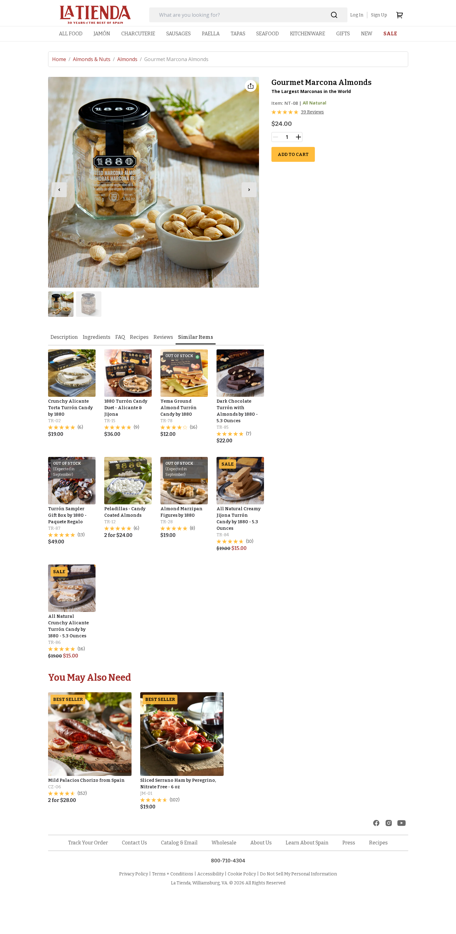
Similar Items (195, 337)
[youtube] (401, 823)
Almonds (129, 59)
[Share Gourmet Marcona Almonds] (251, 86)
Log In (356, 15)
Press (348, 843)
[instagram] (388, 823)
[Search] (334, 15)
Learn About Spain (307, 843)
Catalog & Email (179, 843)
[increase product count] (298, 137)
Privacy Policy (133, 874)
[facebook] (376, 823)
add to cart (293, 154)
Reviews (163, 337)
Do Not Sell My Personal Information (298, 874)
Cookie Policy (242, 874)
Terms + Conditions (172, 874)
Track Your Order (88, 843)
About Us (261, 843)
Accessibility (210, 874)
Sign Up (379, 15)
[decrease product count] (275, 137)
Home (61, 59)
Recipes (139, 337)
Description (64, 337)
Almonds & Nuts (94, 59)
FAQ (120, 337)
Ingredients (96, 337)
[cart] (399, 14)
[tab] (64, 337)
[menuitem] (71, 34)
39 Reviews (312, 112)
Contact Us (134, 843)
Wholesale (224, 843)
